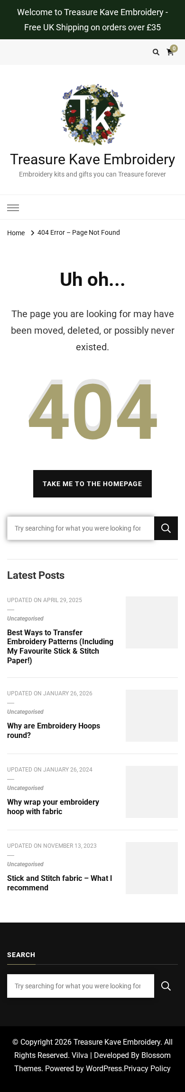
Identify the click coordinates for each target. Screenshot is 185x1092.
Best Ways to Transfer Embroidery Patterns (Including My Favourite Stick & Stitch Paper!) (60, 646)
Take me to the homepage (92, 484)
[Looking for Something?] (80, 528)
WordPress (104, 1068)
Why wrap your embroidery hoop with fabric (53, 807)
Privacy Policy (147, 1068)
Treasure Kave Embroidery (92, 159)
